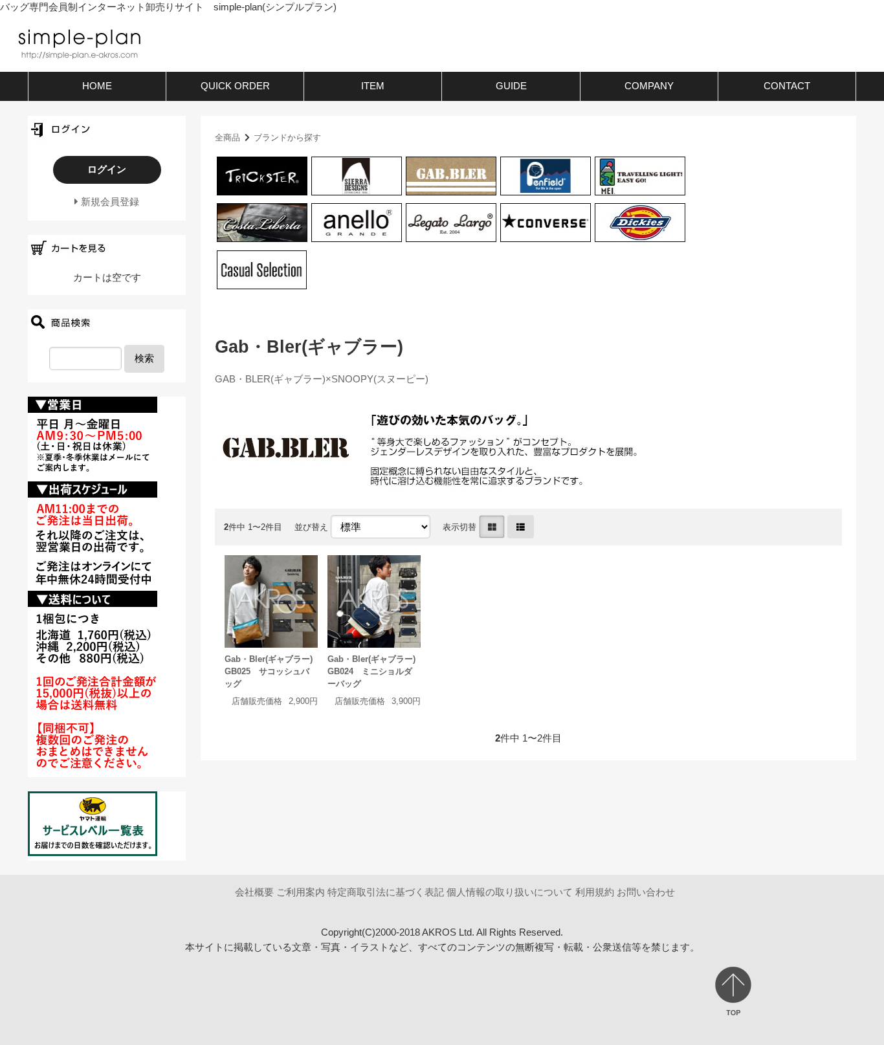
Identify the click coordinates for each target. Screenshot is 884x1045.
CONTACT (787, 85)
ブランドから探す (287, 137)
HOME (97, 85)
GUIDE (511, 85)
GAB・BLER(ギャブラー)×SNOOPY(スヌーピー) (321, 378)
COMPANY (649, 85)
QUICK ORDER (235, 85)
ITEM (372, 85)
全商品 (227, 137)
